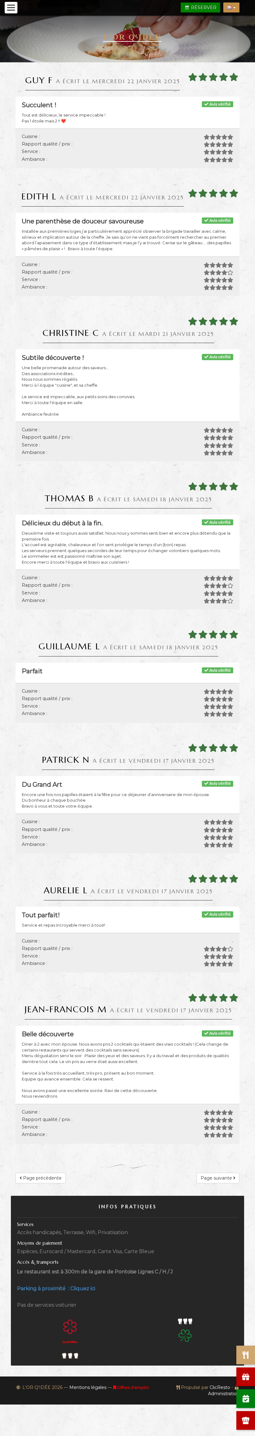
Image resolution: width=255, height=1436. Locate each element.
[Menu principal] (11, 7)
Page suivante (217, 1178)
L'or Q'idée (132, 37)
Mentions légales (87, 1387)
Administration (223, 1393)
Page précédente (42, 1178)
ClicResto (220, 1387)
